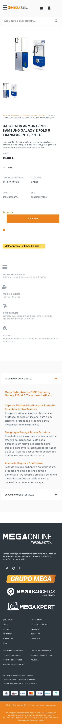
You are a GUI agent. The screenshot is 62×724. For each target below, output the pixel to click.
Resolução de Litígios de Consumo (19, 679)
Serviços (7, 629)
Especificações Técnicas (19, 495)
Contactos (7, 634)
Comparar (35, 638)
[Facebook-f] (7, 568)
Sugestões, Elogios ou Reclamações (20, 683)
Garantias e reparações (42, 650)
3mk (10, 167)
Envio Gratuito (10, 313)
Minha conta (36, 620)
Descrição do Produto (18, 379)
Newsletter (8, 638)
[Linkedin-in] (20, 568)
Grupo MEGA (20, 705)
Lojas (5, 624)
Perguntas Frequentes (13, 650)
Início (5, 115)
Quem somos (8, 620)
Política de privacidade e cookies (18, 675)
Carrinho (35, 629)
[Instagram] (13, 568)
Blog (5, 643)
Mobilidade (14, 115)
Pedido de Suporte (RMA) (42, 655)
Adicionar (33, 218)
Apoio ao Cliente (11, 294)
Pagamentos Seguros (14, 274)
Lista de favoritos (39, 624)
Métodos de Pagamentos (13, 664)
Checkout (35, 634)
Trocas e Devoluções (12, 660)
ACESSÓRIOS (26, 115)
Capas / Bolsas (38, 115)
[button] (31, 378)
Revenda (35, 660)
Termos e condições (12, 655)
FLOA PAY (7, 335)
